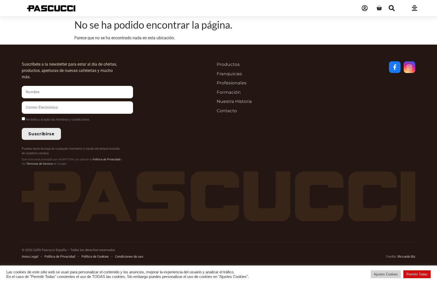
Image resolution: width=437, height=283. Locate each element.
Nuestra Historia (234, 101)
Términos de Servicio (39, 163)
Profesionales (232, 82)
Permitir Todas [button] (417, 274)
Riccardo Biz (406, 256)
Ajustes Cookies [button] (386, 274)
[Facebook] (395, 67)
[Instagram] (409, 67)
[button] (392, 8)
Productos (228, 64)
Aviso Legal (30, 256)
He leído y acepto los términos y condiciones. (58, 119)
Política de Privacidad (106, 159)
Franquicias (229, 73)
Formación (229, 92)
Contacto (227, 110)
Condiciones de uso (129, 256)
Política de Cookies (95, 256)
